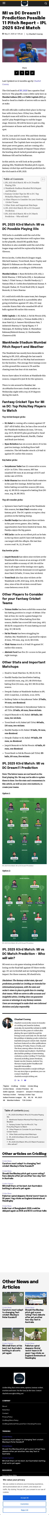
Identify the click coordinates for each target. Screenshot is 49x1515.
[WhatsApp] (32, 73)
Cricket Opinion (7, 1184)
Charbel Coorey (36, 34)
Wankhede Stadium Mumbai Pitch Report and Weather (23, 189)
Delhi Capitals (8, 1091)
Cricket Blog (33, 1086)
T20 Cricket (27, 1100)
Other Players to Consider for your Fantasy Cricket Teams (24, 200)
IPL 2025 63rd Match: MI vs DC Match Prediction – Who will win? (21, 215)
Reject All (24, 1510)
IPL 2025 (23, 90)
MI (4, 1100)
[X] (22, 73)
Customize (24, 1504)
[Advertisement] (24, 1237)
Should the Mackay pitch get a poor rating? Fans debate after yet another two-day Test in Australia (24, 1176)
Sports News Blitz (9, 1475)
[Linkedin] (18, 1080)
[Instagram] (15, 1080)
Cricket (23, 1086)
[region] (24, 1495)
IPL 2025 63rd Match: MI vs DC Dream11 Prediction (22, 209)
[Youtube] (25, 1080)
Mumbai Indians (13, 1100)
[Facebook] (16, 73)
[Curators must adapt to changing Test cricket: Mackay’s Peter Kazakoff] (13, 1298)
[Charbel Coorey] (7, 1050)
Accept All (24, 1498)
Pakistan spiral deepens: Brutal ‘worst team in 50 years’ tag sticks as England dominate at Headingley (24, 1198)
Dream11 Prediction (34, 1091)
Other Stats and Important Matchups (21, 205)
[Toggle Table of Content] (41, 179)
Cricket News (8, 1089)
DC (32, 1089)
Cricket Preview (22, 1089)
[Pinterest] (27, 73)
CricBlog (14, 1086)
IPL (25, 1097)
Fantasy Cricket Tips (26, 1094)
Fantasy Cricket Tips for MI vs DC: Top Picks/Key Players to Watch (22, 195)
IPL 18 (30, 1097)
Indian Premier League (12, 1097)
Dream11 (20, 1091)
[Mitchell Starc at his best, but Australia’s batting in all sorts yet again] (13, 1334)
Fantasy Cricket (9, 1094)
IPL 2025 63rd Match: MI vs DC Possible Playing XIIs (22, 184)
